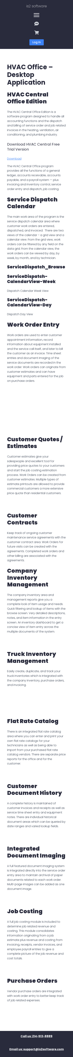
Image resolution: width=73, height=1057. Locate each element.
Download (14, 159)
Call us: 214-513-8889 (36, 1036)
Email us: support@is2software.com (36, 1049)
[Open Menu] (36, 15)
